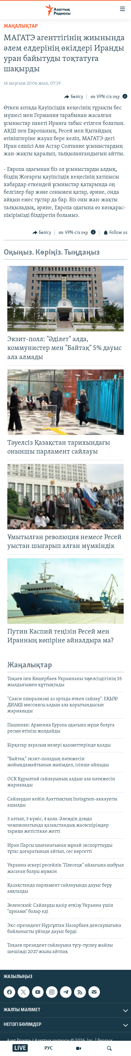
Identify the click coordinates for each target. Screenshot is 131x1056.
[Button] (73, 97)
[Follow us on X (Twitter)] (23, 992)
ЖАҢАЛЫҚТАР (21, 26)
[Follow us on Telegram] (66, 992)
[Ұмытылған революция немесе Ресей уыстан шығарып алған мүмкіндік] (65, 496)
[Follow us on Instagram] (52, 992)
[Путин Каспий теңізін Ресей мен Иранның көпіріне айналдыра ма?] (65, 591)
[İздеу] (109, 1048)
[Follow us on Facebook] (9, 992)
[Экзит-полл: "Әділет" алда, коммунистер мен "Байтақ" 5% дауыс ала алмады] (65, 298)
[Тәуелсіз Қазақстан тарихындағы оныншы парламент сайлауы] (65, 402)
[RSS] (80, 992)
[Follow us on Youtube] (38, 992)
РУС (48, 1048)
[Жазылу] (94, 992)
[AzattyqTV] (78, 1048)
